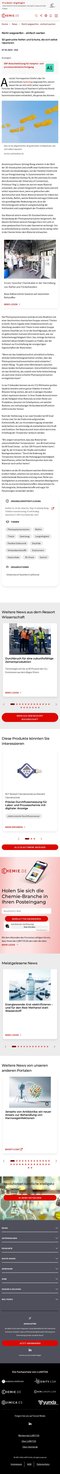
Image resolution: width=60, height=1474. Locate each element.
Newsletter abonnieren (26, 918)
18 (33, 707)
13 (49, 704)
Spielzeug (28, 81)
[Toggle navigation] (56, 16)
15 (24, 707)
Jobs (4, 1279)
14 (21, 707)
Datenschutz (43, 1464)
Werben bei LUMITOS (28, 1435)
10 (40, 704)
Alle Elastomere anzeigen (29, 847)
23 (37, 1164)
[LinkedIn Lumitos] (30, 1423)
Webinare (7, 1269)
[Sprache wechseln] (46, 15)
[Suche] (36, 15)
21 (31, 1164)
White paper (8, 1259)
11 (43, 704)
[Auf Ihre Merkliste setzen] (51, 16)
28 (28, 1167)
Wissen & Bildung (11, 1289)
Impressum (16, 1464)
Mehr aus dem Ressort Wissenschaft (30, 717)
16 (27, 707)
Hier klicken (29, 927)
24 (40, 1164)
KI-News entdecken (30, 1197)
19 (36, 707)
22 (34, 1164)
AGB (29, 1464)
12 (46, 704)
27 (49, 1164)
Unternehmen (9, 1238)
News (5, 1228)
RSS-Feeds (7, 1299)
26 (46, 1164)
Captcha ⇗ (42, 930)
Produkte (7, 1248)
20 (38, 707)
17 (30, 707)
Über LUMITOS (29, 1441)
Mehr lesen (8, 944)
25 (43, 1164)
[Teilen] (41, 15)
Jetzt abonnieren (29, 1343)
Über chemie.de (30, 1446)
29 (31, 1167)
